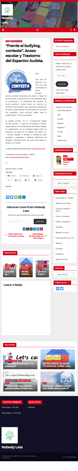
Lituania (60, 119)
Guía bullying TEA (38, 149)
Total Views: (7, 407)
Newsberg (31, 456)
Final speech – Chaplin (64, 198)
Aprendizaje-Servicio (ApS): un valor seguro (36, 236)
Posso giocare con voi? (65, 238)
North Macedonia (64, 110)
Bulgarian (61, 127)
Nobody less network (64, 107)
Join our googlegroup (69, 457)
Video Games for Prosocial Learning (16, 235)
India (59, 136)
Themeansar (6, 458)
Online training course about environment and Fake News (19, 388)
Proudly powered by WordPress (12, 456)
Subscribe (40, 221)
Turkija (59, 132)
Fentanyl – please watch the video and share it (57, 387)
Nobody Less (12, 447)
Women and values (63, 203)
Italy (59, 115)
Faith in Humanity (62, 216)
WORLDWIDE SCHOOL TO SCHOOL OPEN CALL (57, 365)
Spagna (60, 123)
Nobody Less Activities (25, 268)
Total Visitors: (7, 413)
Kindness (59, 227)
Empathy (59, 249)
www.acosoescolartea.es (19, 157)
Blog (7, 41)
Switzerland (61, 140)
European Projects (41, 262)
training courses (8, 266)
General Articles (16, 41)
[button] (71, 30)
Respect (59, 243)
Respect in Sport (62, 232)
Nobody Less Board (67, 159)
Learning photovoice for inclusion (19, 365)
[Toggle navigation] (37, 29)
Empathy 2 (60, 254)
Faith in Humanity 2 (63, 222)
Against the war (62, 259)
